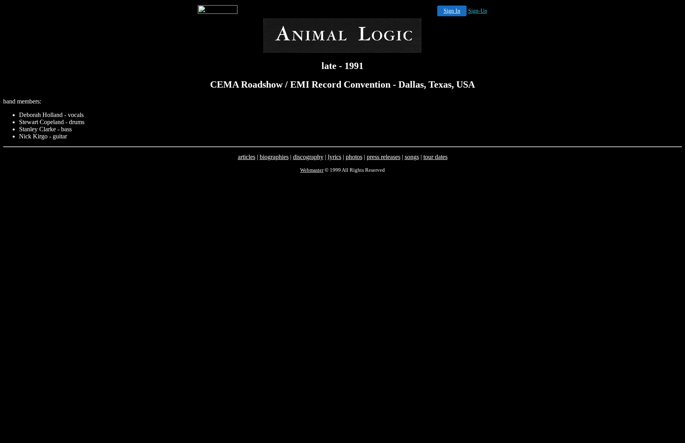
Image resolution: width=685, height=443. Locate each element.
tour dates (435, 156)
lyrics (334, 156)
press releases (383, 156)
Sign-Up (477, 11)
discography (308, 156)
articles (246, 156)
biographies (274, 156)
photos (354, 156)
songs (412, 156)
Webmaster (311, 170)
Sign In (452, 11)
